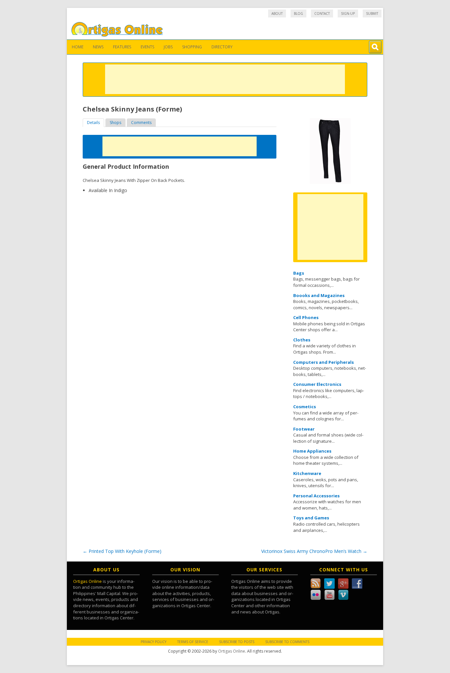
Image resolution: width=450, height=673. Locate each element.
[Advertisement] (225, 79)
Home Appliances (312, 451)
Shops (115, 122)
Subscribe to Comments (287, 641)
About (277, 13)
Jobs (168, 47)
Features (122, 47)
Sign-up (348, 13)
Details (93, 122)
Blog (298, 13)
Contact (322, 13)
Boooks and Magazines (319, 295)
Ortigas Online (87, 581)
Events (147, 47)
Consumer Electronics (317, 384)
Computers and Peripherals (323, 362)
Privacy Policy (153, 641)
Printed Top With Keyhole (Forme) (122, 551)
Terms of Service (192, 641)
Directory (222, 47)
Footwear (304, 429)
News (98, 47)
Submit (372, 13)
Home (77, 47)
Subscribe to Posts (236, 641)
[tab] (93, 122)
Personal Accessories (316, 496)
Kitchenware (307, 473)
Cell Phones (306, 317)
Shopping (192, 47)
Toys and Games (311, 518)
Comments (141, 122)
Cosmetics (304, 407)
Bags (298, 273)
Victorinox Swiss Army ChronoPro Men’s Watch (314, 551)
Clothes (301, 340)
